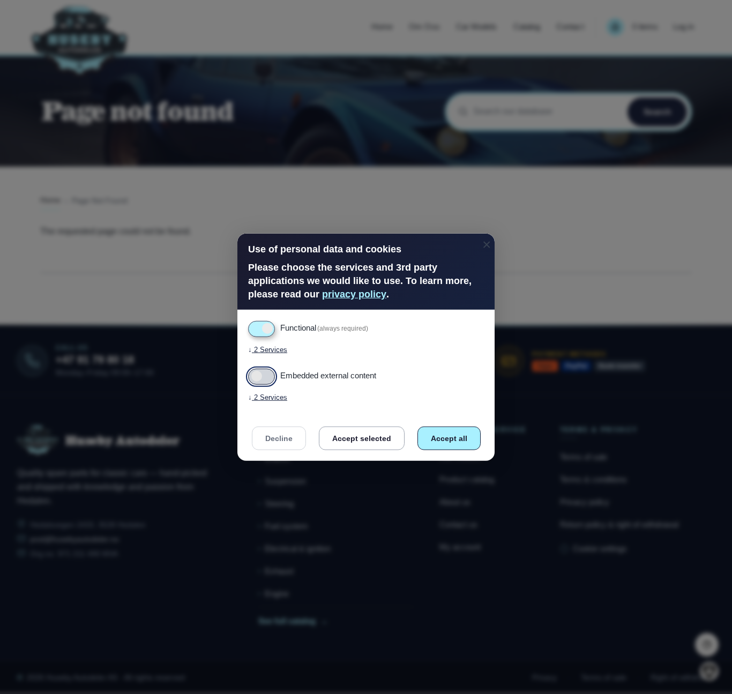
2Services (267, 350)
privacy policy (354, 294)
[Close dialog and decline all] (487, 240)
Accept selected (361, 438)
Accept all (449, 438)
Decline (279, 438)
